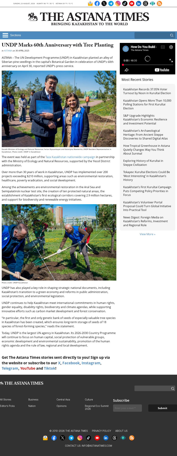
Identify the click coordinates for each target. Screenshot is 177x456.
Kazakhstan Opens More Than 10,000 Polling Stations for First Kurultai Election (147, 104)
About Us (121, 430)
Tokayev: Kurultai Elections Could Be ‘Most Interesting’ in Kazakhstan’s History (146, 176)
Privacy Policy (101, 430)
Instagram (91, 362)
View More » (147, 234)
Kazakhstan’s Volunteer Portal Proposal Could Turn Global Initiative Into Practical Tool (147, 206)
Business (33, 399)
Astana (8, 50)
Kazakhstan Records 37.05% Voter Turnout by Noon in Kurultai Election (147, 91)
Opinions (62, 405)
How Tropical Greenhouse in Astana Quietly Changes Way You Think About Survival (146, 149)
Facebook (71, 362)
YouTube (27, 368)
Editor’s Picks (7, 405)
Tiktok (49, 368)
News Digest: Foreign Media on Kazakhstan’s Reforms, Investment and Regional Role (145, 221)
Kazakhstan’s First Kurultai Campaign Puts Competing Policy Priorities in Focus (147, 191)
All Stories (5, 399)
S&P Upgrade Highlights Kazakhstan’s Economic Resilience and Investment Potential (145, 119)
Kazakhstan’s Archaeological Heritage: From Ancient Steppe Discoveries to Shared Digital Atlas (145, 134)
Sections (15, 35)
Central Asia (63, 399)
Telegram (10, 368)
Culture (89, 399)
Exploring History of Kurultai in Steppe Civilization (143, 162)
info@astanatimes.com (97, 445)
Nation (32, 405)
